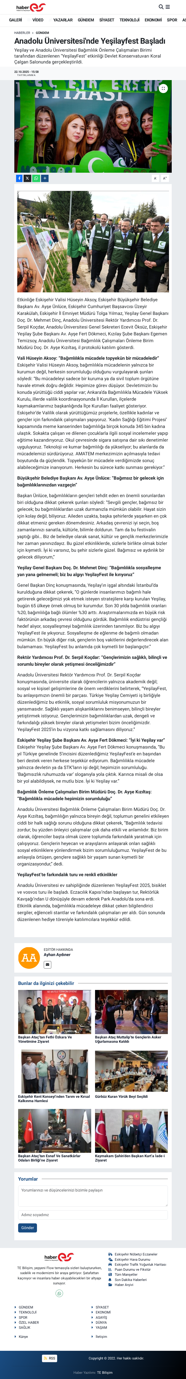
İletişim (101, 1337)
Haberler (22, 33)
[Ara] (161, 7)
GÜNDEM (86, 20)
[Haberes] (31, 7)
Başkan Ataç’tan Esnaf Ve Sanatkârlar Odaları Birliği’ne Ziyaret (49, 1158)
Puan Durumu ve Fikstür (133, 1270)
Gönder (27, 1227)
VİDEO (37, 20)
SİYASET (106, 20)
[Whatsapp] (59, 1293)
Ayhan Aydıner (57, 954)
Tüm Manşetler (126, 1275)
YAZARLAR (62, 20)
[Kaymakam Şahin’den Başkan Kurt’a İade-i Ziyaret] (131, 1130)
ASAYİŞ (101, 1318)
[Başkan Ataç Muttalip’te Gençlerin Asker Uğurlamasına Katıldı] (131, 1011)
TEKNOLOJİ (130, 20)
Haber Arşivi (124, 1285)
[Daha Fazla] (45, 178)
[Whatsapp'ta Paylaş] (36, 178)
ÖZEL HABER (29, 1323)
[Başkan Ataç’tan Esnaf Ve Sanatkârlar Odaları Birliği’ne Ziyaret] (54, 1130)
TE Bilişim (105, 1373)
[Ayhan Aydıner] (29, 957)
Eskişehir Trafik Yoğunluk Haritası (140, 1265)
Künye (23, 1337)
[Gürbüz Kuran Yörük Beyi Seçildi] (131, 1071)
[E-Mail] (47, 965)
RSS (51, 1358)
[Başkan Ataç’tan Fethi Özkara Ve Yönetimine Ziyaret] (54, 1011)
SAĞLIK (24, 1328)
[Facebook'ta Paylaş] (19, 178)
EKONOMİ (153, 20)
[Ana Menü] (168, 7)
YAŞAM (101, 1328)
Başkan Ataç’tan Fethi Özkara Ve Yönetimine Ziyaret (45, 1039)
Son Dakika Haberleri (131, 1280)
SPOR (172, 20)
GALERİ (15, 20)
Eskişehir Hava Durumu (132, 1260)
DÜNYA (101, 1323)
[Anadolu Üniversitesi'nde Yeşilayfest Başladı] (93, 126)
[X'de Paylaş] (27, 178)
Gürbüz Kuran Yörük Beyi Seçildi (121, 1096)
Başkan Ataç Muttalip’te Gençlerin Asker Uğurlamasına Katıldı (128, 1039)
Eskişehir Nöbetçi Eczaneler (136, 1254)
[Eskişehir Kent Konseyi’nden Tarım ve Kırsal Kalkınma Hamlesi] (54, 1071)
